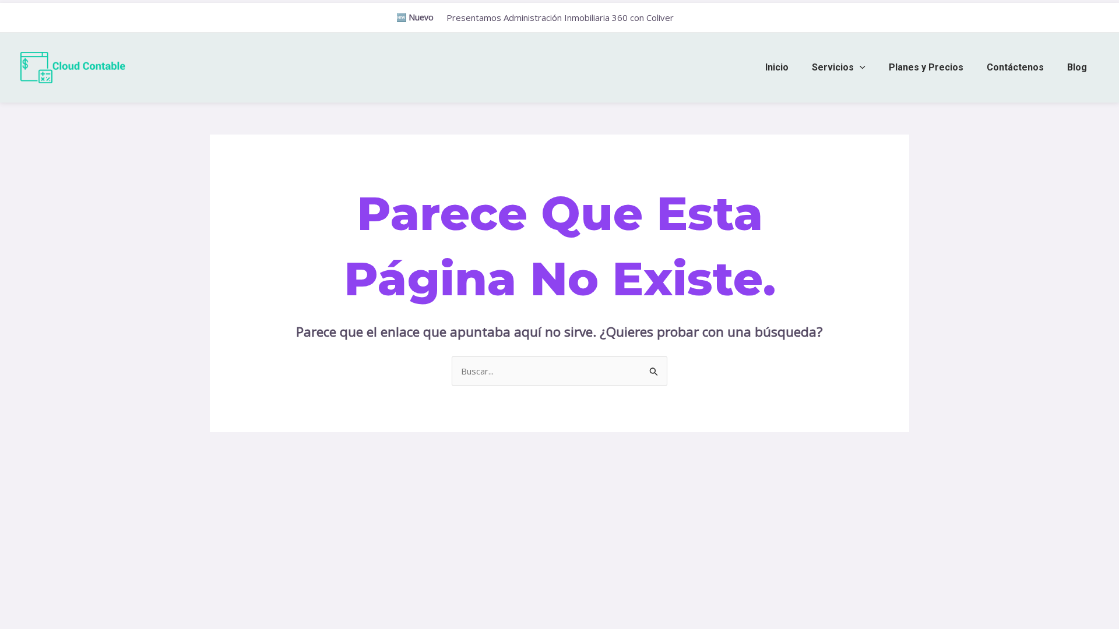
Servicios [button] (833, 67)
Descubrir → (705, 17)
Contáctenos (1015, 67)
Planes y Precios (926, 67)
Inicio (777, 67)
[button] (859, 67)
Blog (1077, 67)
